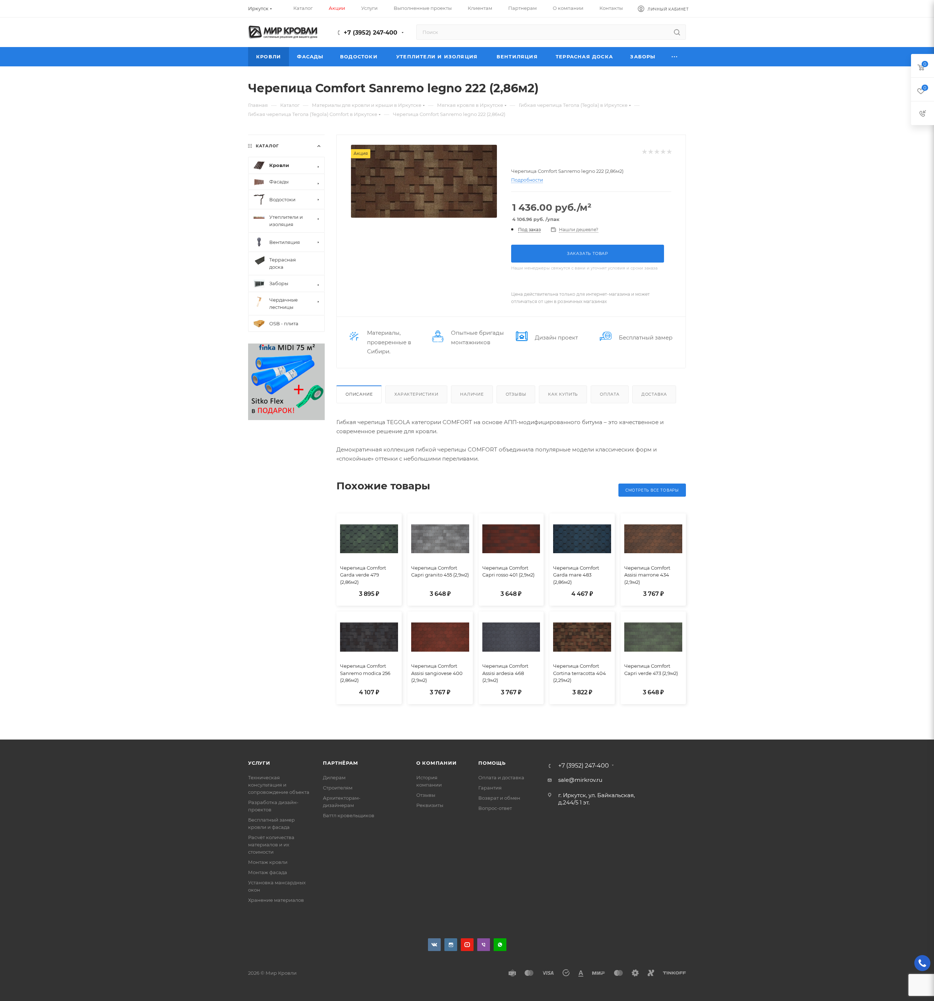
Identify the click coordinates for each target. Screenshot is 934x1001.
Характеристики (416, 394)
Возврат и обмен (499, 798)
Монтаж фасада (267, 872)
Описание (359, 394)
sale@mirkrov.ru (580, 779)
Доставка (654, 394)
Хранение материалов (276, 900)
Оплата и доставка (501, 777)
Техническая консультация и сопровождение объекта (278, 785)
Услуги (259, 763)
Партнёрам (340, 763)
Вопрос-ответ (495, 808)
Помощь (492, 763)
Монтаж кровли (267, 862)
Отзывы (516, 394)
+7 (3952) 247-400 (370, 32)
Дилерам (334, 777)
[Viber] (483, 944)
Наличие (472, 394)
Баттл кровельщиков (348, 815)
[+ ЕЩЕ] (675, 56)
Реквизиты (429, 805)
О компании (436, 763)
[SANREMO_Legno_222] (424, 181)
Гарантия (490, 788)
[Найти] (677, 32)
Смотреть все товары (652, 490)
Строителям (337, 788)
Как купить (563, 394)
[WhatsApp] (500, 944)
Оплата (610, 394)
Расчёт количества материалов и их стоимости (271, 844)
